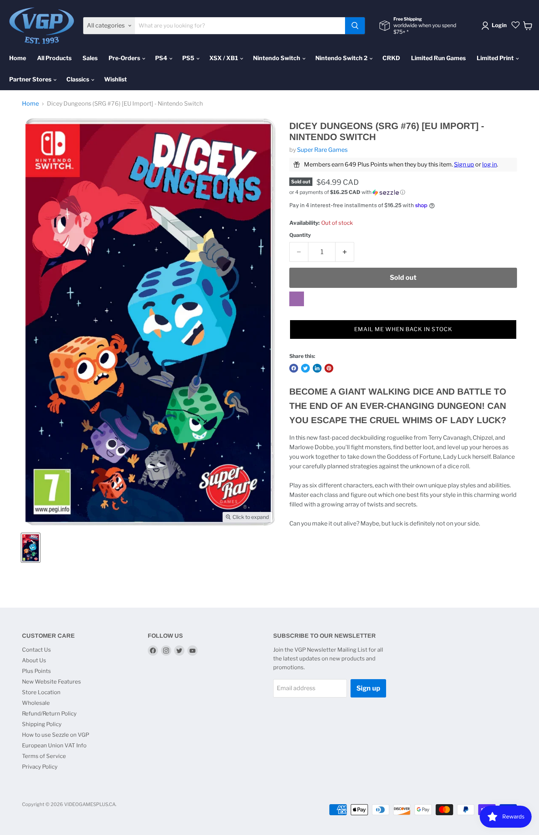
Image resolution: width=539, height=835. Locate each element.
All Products (54, 58)
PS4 (161, 58)
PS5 (188, 58)
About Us (34, 660)
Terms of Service (44, 756)
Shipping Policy (42, 724)
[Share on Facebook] (293, 368)
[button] (403, 192)
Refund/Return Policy (49, 713)
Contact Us (36, 650)
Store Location (41, 692)
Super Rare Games (322, 149)
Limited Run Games (438, 58)
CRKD (391, 58)
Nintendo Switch (277, 58)
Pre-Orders (125, 58)
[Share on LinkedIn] (317, 368)
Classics (78, 79)
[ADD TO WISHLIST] (296, 299)
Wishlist (115, 79)
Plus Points (36, 671)
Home (17, 58)
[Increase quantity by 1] (345, 252)
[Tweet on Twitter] (305, 368)
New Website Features (51, 681)
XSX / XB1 (224, 58)
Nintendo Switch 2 (341, 58)
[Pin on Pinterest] (328, 368)
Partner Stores (30, 79)
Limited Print (496, 58)
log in (489, 164)
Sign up (464, 164)
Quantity (300, 235)
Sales (90, 58)
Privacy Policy (40, 766)
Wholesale (36, 703)
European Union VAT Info (54, 745)
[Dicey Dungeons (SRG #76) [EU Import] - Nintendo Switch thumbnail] (30, 547)
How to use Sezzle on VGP (55, 735)
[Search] (355, 25)
